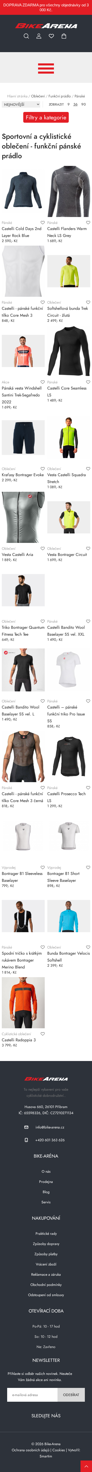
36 (75, 104)
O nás (46, 1171)
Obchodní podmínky (46, 1284)
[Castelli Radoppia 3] (23, 1002)
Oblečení (38, 96)
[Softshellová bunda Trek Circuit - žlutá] (68, 271)
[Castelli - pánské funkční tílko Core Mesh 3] (23, 271)
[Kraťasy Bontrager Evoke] (23, 437)
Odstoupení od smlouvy (46, 1294)
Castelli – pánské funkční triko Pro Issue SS (66, 714)
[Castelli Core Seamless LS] (68, 350)
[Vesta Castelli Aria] (23, 517)
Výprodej (9, 867)
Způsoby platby (45, 1254)
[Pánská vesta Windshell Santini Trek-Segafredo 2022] (23, 350)
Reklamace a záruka (46, 1274)
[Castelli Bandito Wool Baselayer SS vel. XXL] (68, 590)
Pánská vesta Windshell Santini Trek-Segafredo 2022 (22, 395)
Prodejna (46, 1181)
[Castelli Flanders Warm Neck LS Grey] (68, 191)
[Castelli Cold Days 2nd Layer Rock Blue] (23, 191)
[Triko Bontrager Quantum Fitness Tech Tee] (23, 590)
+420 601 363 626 (50, 1140)
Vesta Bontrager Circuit (67, 554)
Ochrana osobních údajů (30, 1450)
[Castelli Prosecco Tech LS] (68, 756)
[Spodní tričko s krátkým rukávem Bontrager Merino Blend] (23, 916)
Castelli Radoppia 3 (19, 1040)
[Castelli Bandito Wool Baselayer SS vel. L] (23, 669)
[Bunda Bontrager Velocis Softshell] (68, 916)
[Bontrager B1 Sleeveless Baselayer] (23, 836)
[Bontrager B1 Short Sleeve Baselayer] (68, 836)
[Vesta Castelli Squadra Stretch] (68, 437)
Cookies (58, 1450)
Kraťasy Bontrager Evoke (23, 475)
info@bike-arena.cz (50, 1127)
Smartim (46, 1456)
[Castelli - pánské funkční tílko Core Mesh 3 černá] (23, 756)
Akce (5, 382)
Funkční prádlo (60, 96)
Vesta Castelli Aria (17, 554)
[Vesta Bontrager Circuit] (68, 517)
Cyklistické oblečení (16, 1034)
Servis (46, 1202)
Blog (46, 1191)
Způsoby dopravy (46, 1243)
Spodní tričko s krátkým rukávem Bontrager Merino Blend (22, 960)
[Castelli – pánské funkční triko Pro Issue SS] (68, 669)
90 (83, 104)
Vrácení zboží (46, 1264)
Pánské (80, 96)
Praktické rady (46, 1233)
